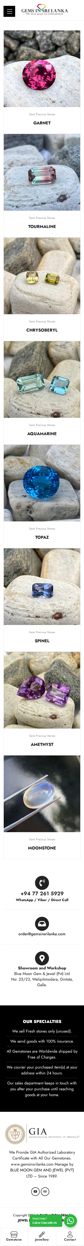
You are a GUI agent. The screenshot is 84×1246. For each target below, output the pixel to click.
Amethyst (42, 744)
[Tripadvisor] (45, 1191)
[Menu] (10, 11)
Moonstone (42, 848)
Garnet (42, 123)
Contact (70, 1239)
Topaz (42, 537)
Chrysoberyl (42, 330)
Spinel (42, 641)
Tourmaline (42, 227)
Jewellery (42, 1239)
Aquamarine (42, 434)
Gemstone (14, 1239)
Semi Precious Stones (42, 114)
